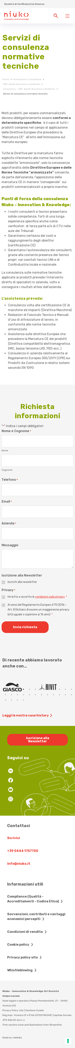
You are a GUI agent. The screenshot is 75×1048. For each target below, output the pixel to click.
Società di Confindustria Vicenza (24, 4)
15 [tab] (17, 695)
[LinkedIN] (10, 771)
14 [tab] (11, 695)
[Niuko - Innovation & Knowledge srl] (16, 15)
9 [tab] (53, 689)
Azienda (9, 523)
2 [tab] (11, 689)
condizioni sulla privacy (50, 597)
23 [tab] (65, 695)
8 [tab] (47, 689)
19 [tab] (41, 695)
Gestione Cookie (34, 1010)
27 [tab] (17, 700)
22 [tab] (59, 695)
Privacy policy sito (22, 957)
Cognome (7, 470)
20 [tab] (47, 695)
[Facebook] (10, 781)
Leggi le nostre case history (25, 715)
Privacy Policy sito (12, 1010)
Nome (5, 450)
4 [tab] (23, 689)
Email (7, 501)
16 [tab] (23, 695)
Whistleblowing (20, 970)
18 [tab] (35, 695)
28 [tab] (23, 700)
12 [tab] (71, 689)
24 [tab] (71, 695)
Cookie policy (18, 944)
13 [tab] (5, 695)
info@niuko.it (18, 864)
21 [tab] (53, 695)
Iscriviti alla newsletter (22, 582)
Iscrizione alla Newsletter (37, 739)
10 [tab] (59, 689)
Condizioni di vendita (25, 932)
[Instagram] (10, 799)
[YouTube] (10, 790)
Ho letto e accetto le (37, 597)
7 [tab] (41, 689)
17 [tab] (29, 695)
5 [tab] (29, 689)
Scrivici (13, 838)
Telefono (10, 480)
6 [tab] (35, 689)
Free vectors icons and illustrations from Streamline (32, 1024)
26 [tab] (11, 700)
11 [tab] (65, 689)
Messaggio (10, 545)
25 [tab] (5, 700)
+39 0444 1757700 (22, 851)
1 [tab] (5, 689)
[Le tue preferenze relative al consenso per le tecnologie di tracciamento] (68, 1041)
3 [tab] (17, 689)
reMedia (17, 1037)
